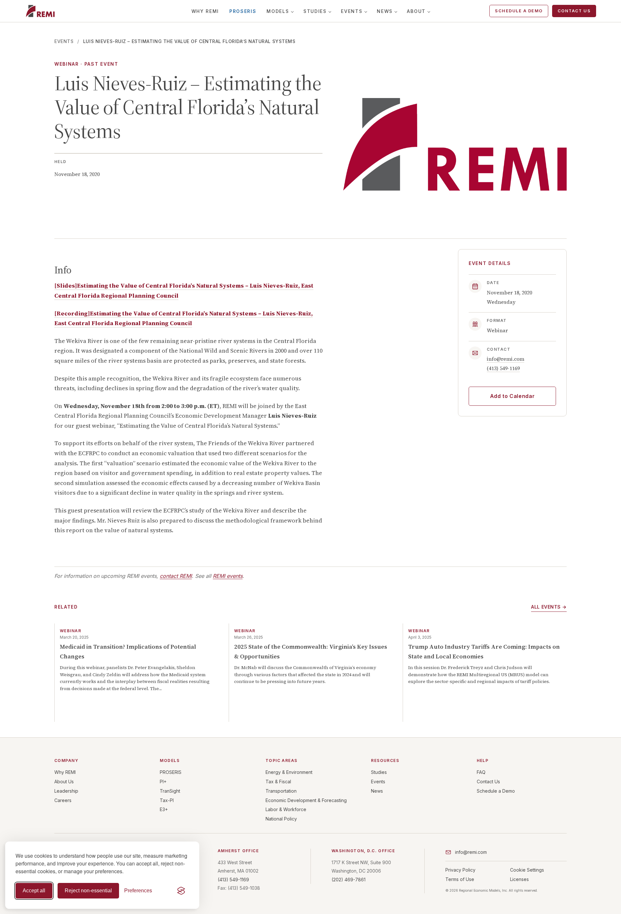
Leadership (66, 791)
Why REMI (205, 11)
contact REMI (176, 576)
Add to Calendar (512, 396)
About (416, 11)
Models (278, 11)
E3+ (164, 809)
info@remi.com (505, 359)
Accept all (34, 890)
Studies (315, 11)
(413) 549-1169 (503, 368)
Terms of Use (459, 879)
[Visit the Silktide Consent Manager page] (181, 890)
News (385, 11)
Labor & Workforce (286, 809)
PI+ (163, 781)
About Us (64, 781)
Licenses (519, 879)
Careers (62, 800)
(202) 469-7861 (348, 879)
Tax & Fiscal (278, 781)
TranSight (170, 791)
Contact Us (574, 10)
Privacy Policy (460, 870)
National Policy (281, 818)
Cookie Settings (527, 870)
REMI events (228, 576)
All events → (549, 607)
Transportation (281, 791)
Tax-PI (167, 800)
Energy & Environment (289, 772)
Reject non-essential (88, 890)
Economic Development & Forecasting (306, 800)
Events (351, 11)
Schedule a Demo (519, 10)
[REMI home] (40, 11)
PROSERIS (242, 11)
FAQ (481, 772)
